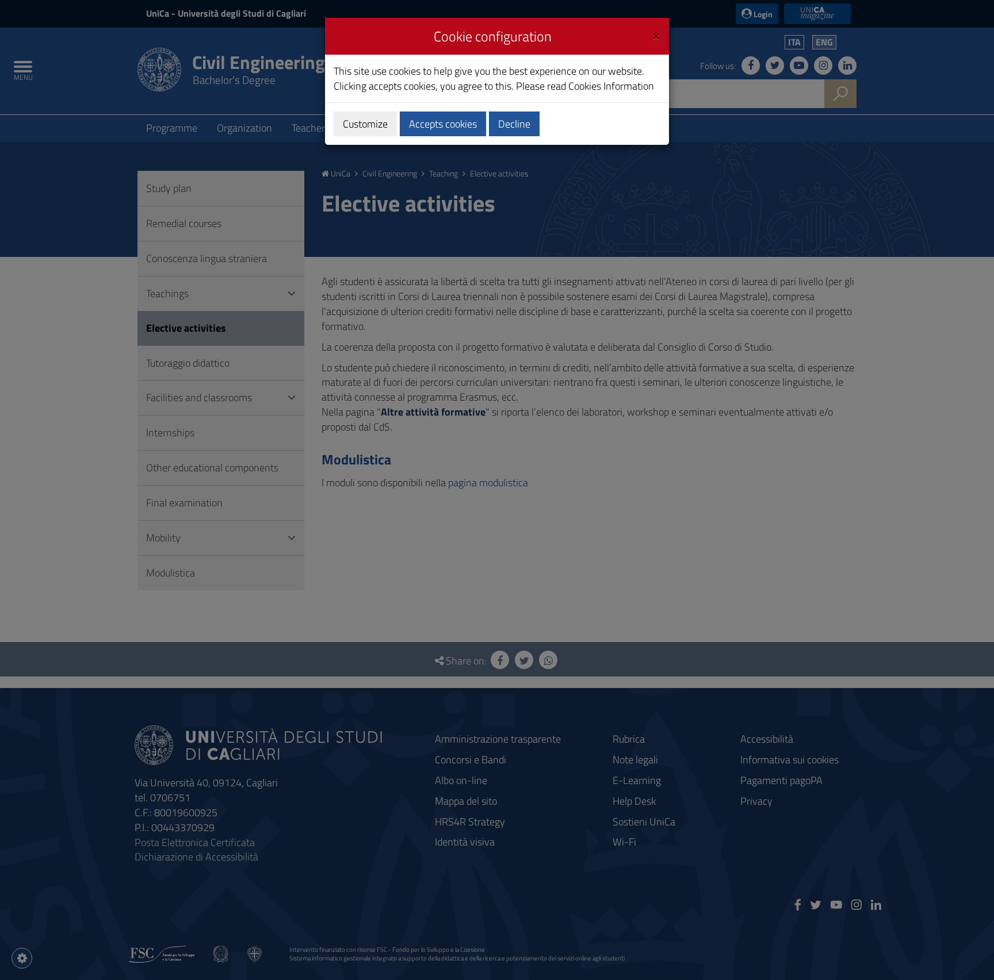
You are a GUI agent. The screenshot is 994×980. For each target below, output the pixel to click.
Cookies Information (611, 86)
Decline (514, 124)
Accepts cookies (443, 124)
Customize (365, 124)
